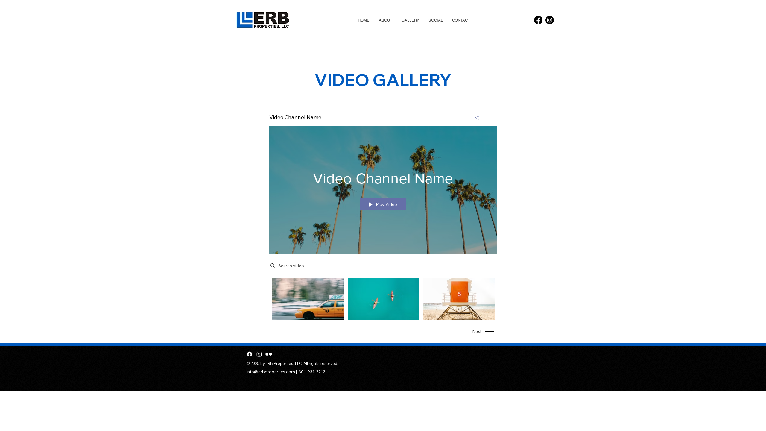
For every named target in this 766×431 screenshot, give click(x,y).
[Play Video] (308, 299)
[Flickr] (268, 354)
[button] (410, 20)
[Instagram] (549, 20)
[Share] (477, 117)
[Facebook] (538, 20)
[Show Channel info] (491, 117)
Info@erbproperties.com (270, 371)
